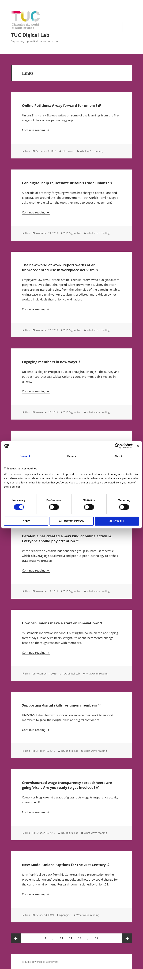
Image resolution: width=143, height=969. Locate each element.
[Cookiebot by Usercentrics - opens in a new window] (117, 446)
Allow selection (71, 521)
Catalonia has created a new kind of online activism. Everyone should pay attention (67, 538)
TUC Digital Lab (30, 35)
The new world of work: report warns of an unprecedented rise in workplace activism (59, 267)
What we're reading (91, 151)
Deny (26, 521)
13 (81, 938)
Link (27, 151)
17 (98, 938)
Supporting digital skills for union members (59, 705)
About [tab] (118, 456)
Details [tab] (71, 456)
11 (63, 938)
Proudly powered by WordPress (40, 961)
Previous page (16, 938)
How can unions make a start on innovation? (60, 623)
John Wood (68, 151)
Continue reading (36, 130)
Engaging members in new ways (49, 361)
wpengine (65, 915)
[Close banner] (138, 446)
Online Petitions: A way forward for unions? (59, 105)
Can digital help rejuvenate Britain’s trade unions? (65, 183)
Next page (127, 938)
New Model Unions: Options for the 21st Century (64, 864)
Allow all (117, 521)
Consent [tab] (25, 456)
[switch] (54, 507)
